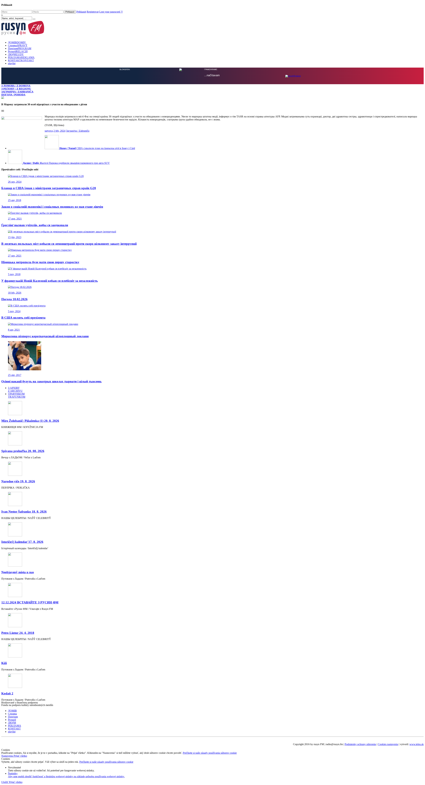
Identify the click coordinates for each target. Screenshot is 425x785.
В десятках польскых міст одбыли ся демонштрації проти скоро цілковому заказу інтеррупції (69, 243)
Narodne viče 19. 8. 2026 (18, 481)
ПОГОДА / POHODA (13, 94)
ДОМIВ (17, 42)
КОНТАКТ (21, 60)
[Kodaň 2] (212, 680)
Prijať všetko (20, 755)
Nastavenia (7, 755)
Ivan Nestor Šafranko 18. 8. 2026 (24, 511)
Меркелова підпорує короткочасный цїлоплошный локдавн (45, 336)
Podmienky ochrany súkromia (360, 743)
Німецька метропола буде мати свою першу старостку (40, 262)
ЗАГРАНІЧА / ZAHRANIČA (17, 91)
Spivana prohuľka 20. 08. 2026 (22, 450)
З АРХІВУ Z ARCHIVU (15, 389)
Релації (18, 51)
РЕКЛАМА (21, 57)
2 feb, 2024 (59, 130)
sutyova (49, 130)
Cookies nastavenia (388, 743)
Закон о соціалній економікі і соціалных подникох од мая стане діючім (52, 206)
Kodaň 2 (7, 693)
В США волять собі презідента (23, 317)
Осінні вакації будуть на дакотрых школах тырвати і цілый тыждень (51, 381)
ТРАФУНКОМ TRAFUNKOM (16, 395)
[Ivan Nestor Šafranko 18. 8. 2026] (212, 499)
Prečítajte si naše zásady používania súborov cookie (210, 752)
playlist (11, 63)
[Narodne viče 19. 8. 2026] (212, 468)
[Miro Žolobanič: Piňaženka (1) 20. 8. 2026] (212, 408)
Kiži (4, 662)
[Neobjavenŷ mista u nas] (212, 559)
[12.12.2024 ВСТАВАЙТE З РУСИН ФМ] (212, 590)
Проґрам (19, 48)
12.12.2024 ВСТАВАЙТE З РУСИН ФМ (29, 602)
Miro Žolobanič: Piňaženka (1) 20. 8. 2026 (30, 420)
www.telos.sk (416, 743)
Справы (17, 45)
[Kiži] (212, 650)
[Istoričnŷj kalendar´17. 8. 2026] (212, 529)
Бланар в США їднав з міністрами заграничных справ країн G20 (48, 187)
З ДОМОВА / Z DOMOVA (15, 85)
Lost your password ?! (111, 11)
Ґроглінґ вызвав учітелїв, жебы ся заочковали (34, 225)
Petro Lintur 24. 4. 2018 (17, 632)
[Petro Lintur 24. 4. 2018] (212, 620)
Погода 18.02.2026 (14, 299)
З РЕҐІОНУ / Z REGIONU (16, 88)
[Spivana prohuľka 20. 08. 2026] (212, 438)
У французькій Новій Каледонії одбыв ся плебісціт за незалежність (49, 280)
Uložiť (5, 781)
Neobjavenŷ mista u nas (17, 572)
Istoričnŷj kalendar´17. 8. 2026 (22, 541)
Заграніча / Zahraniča (77, 130)
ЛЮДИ (16, 54)
